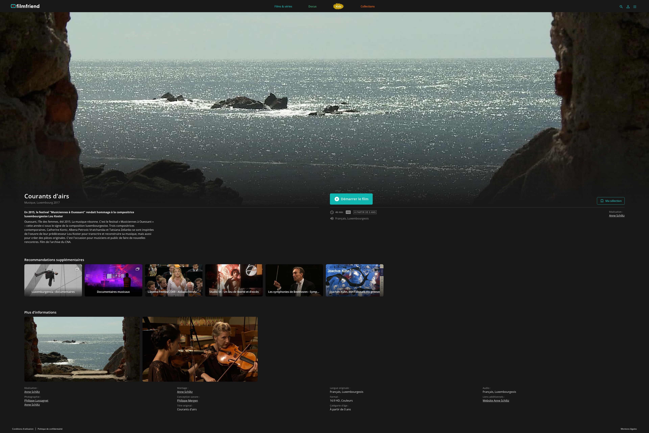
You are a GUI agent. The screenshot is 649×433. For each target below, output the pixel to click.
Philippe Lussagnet (36, 400)
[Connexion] (628, 6)
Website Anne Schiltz (496, 400)
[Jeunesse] (338, 6)
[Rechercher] (621, 6)
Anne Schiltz (617, 215)
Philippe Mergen (187, 400)
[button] (634, 6)
